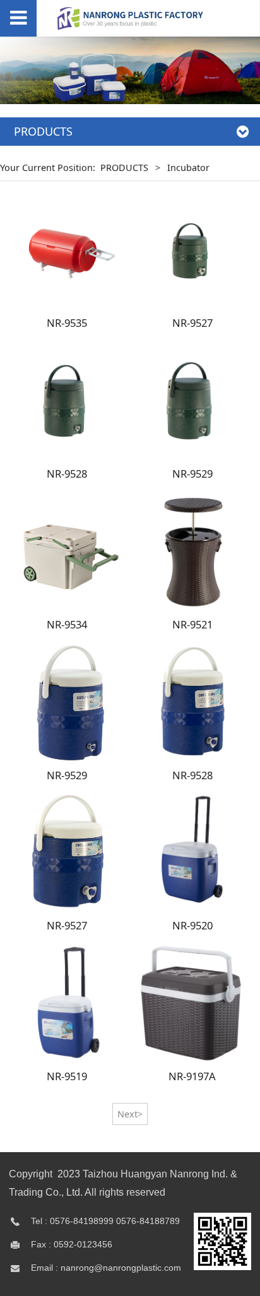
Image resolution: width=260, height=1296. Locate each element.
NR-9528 (67, 473)
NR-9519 (67, 1076)
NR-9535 (67, 322)
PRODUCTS (124, 168)
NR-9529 (192, 473)
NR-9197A (192, 1076)
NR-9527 (192, 322)
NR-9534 (67, 624)
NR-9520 (192, 925)
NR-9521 (192, 624)
